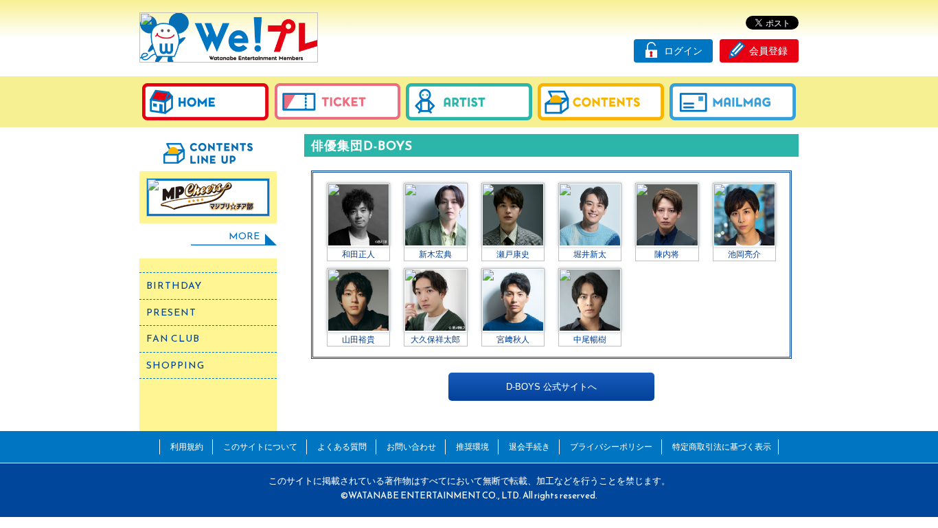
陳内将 (666, 254)
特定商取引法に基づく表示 (721, 446)
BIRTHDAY (174, 285)
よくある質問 (342, 446)
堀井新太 (589, 254)
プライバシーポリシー (611, 446)
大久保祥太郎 (435, 339)
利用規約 (186, 446)
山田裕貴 (358, 339)
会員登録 (768, 50)
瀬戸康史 (512, 254)
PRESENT (171, 312)
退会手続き (529, 446)
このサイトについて (260, 446)
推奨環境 (472, 446)
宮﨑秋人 (512, 339)
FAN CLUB (173, 338)
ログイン (683, 50)
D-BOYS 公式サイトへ (551, 387)
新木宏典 (435, 254)
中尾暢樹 (589, 339)
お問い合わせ (411, 446)
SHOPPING (175, 365)
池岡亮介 (744, 254)
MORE (244, 236)
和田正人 (358, 254)
